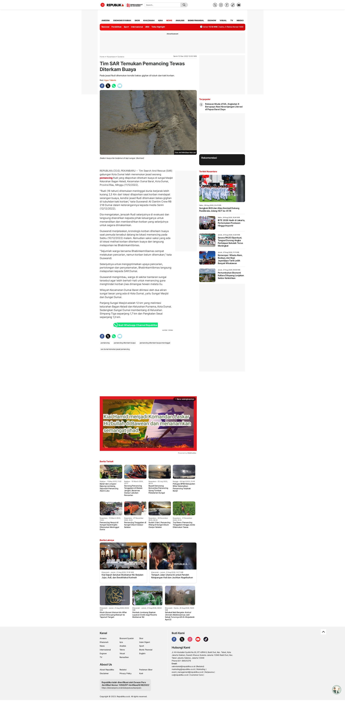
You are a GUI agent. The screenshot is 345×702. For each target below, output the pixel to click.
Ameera (103, 638)
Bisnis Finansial (196, 20)
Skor (141, 638)
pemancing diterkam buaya (124, 343)
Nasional (105, 27)
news (169, 20)
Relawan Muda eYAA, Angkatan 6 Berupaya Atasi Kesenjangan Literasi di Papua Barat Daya (224, 107)
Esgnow (103, 653)
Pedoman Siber (145, 669)
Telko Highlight (158, 27)
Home (102, 57)
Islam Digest (144, 642)
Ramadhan (124, 657)
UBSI (147, 27)
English (142, 653)
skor (137, 20)
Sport (126, 27)
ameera (105, 20)
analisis (180, 20)
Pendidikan (116, 27)
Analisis (123, 646)
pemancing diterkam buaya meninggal (155, 343)
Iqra (121, 642)
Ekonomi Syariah (122, 20)
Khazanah (104, 642)
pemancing (106, 177)
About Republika (107, 669)
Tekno (122, 649)
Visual (122, 653)
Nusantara (111, 57)
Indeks (240, 20)
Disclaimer (104, 673)
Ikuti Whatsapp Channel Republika (137, 325)
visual (223, 20)
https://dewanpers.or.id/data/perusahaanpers (121, 688)
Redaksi (123, 669)
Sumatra (120, 57)
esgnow (212, 20)
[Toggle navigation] (102, 5)
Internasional (137, 27)
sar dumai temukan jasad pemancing (115, 349)
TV (231, 20)
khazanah (148, 20)
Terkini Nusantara (208, 171)
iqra (160, 20)
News (102, 646)
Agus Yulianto (110, 80)
